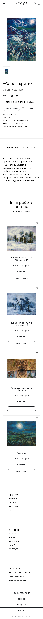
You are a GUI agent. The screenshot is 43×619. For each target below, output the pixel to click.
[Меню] (4, 3)
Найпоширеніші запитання (19, 572)
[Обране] (35, 3)
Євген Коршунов (13, 89)
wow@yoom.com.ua (21, 616)
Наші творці (13, 506)
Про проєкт (13, 498)
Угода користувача (16, 576)
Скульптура (13, 549)
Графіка (12, 537)
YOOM (21, 4)
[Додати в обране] (37, 223)
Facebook (21, 599)
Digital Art (12, 545)
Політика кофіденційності (19, 580)
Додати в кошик (11, 108)
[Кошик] (39, 3)
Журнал (12, 510)
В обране (29, 108)
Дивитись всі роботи (21, 212)
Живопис (12, 533)
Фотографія (14, 541)
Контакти (12, 502)
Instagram (22, 605)
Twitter (21, 610)
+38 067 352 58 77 (21, 593)
